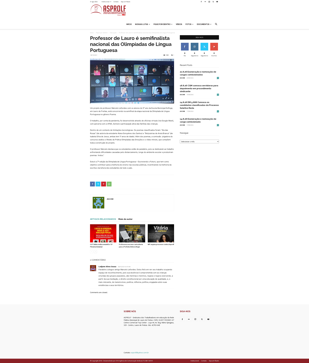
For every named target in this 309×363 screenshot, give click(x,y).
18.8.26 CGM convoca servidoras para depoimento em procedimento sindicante (199, 88)
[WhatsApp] (109, 184)
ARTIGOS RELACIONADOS (103, 219)
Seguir (194, 44)
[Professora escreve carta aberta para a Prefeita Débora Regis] (132, 233)
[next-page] (95, 251)
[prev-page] (91, 251)
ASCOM (110, 199)
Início (129, 24)
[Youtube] (217, 1)
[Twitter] (213, 1)
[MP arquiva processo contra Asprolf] (161, 233)
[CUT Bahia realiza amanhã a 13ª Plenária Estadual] (103, 233)
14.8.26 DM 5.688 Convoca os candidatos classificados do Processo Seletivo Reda (199, 105)
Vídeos (179, 24)
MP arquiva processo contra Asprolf (161, 244)
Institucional (105, 2)
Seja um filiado (125, 2)
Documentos (203, 24)
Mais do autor (125, 219)
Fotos (188, 24)
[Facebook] (201, 1)
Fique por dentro (162, 24)
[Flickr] (205, 1)
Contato (116, 2)
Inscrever (214, 44)
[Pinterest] (103, 184)
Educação (113, 33)
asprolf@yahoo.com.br (140, 352)
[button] (216, 24)
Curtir (184, 44)
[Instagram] (209, 1)
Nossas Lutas (141, 24)
